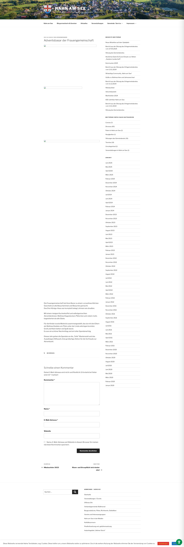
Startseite (87, 494)
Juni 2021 (109, 330)
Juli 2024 (109, 194)
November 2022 (111, 262)
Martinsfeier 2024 (112, 96)
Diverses (51, 353)
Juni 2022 (109, 282)
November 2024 (111, 187)
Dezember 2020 (111, 349)
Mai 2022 (109, 286)
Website (47, 431)
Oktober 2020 (110, 357)
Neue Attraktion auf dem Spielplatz (117, 42)
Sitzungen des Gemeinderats (115, 138)
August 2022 (110, 274)
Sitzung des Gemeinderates (115, 53)
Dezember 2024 (111, 183)
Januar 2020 (110, 385)
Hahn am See (70, 8)
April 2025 (109, 171)
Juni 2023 (109, 234)
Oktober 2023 (110, 222)
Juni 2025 (109, 163)
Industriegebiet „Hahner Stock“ (94, 530)
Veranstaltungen (97, 23)
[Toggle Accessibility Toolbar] (179, 542)
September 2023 (111, 226)
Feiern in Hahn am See (113, 130)
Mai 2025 (109, 167)
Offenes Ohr (88, 502)
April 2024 (109, 202)
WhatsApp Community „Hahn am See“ (119, 73)
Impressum (130, 23)
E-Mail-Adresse (51, 420)
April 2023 (109, 242)
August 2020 (110, 361)
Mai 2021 (109, 334)
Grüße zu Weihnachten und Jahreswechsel (120, 77)
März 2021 (109, 342)
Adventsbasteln (111, 92)
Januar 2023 (110, 254)
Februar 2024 (110, 206)
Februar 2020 (110, 381)
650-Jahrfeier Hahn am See (115, 100)
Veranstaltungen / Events (92, 498)
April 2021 (109, 338)
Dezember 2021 (111, 306)
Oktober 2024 (110, 191)
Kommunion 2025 (112, 63)
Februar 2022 (110, 298)
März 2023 (109, 246)
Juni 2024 (109, 199)
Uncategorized (111, 146)
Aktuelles (84, 23)
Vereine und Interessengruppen (95, 514)
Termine (108, 142)
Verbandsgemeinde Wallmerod (94, 506)
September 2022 (111, 270)
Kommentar (49, 380)
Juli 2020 (109, 365)
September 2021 (111, 318)
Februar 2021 (110, 346)
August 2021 (110, 322)
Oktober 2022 (110, 266)
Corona (108, 122)
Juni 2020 (109, 369)
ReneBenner (62, 37)
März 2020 (109, 377)
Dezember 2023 (111, 214)
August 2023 (110, 230)
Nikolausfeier (110, 88)
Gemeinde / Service (114, 23)
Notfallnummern (90, 522)
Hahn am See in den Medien (93, 518)
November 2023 (111, 218)
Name (47, 409)
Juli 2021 (108, 326)
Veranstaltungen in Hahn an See (116, 150)
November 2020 (111, 353)
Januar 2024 (110, 210)
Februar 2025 (110, 179)
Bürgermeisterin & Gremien (67, 23)
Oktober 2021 (110, 314)
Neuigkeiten (110, 134)
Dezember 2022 (111, 258)
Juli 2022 (109, 278)
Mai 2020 (109, 373)
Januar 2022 (110, 302)
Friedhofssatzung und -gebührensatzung (98, 526)
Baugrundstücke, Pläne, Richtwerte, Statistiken (100, 510)
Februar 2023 (110, 250)
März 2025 (109, 175)
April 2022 (109, 290)
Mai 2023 (109, 238)
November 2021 (111, 310)
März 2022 (109, 294)
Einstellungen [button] (163, 543)
